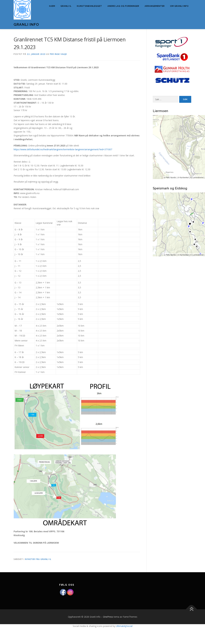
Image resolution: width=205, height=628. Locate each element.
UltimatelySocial (124, 626)
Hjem (52, 6)
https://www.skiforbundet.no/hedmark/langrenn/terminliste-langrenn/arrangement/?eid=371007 (63, 149)
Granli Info (26, 24)
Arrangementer (155, 6)
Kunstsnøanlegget (89, 6)
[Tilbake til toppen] (191, 609)
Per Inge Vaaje (58, 54)
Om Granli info (179, 6)
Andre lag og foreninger (123, 6)
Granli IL (66, 6)
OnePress (108, 616)
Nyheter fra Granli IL (38, 559)
